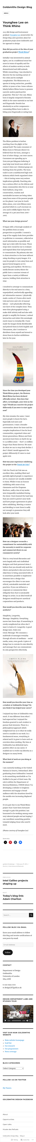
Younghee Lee (15, 35)
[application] (18, 1014)
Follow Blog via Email (15, 927)
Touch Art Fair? (23, 465)
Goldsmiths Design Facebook (18, 1099)
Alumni (5, 866)
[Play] (5, 1021)
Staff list (8, 1043)
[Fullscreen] (31, 1021)
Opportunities (8, 1119)
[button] (18, 1014)
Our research (10, 1046)
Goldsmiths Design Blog (17, 7)
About (5, 1114)
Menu (6, 13)
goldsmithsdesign (9, 864)
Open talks (7, 1124)
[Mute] (27, 1021)
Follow (7, 952)
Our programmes (11, 1049)
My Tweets (7, 1088)
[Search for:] (16, 915)
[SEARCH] (31, 915)
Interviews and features (16, 866)
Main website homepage (14, 1040)
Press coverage (10, 1052)
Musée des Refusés (10, 1129)
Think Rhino (23, 52)
